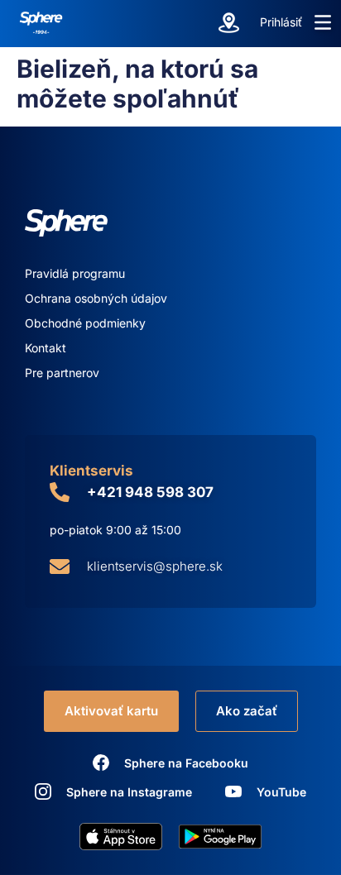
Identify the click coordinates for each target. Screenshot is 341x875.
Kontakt (45, 348)
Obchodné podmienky (85, 323)
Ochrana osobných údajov (96, 298)
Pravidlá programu (75, 273)
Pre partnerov (62, 373)
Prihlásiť (281, 22)
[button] (323, 22)
